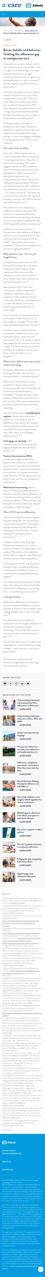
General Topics (19, 31)
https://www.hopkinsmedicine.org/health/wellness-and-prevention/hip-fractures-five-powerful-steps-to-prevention (20, 923)
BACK (8, 40)
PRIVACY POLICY (9, 1150)
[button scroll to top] (41, 1269)
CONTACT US (7, 1169)
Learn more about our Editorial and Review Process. (20, 1267)
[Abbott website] (34, 5)
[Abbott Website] (22, 1145)
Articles (11, 31)
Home (5, 31)
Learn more (25, 709)
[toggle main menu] (3, 14)
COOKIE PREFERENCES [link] (12, 1153)
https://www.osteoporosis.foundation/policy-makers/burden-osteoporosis (21, 971)
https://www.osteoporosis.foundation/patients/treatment (21, 933)
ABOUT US (6, 1161)
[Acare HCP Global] (11, 5)
